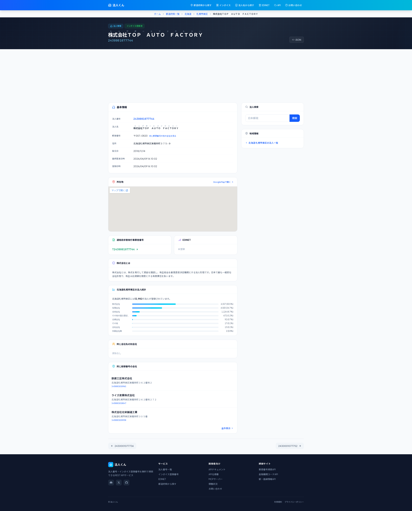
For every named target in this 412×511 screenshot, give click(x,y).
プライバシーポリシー (294, 502)
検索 (294, 118)
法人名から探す (246, 5)
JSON (298, 39)
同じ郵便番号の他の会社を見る (162, 136)
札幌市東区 (202, 13)
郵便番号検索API (267, 469)
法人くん (118, 5)
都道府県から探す (203, 5)
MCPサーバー (216, 479)
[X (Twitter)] (119, 482)
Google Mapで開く (222, 182)
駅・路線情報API (267, 479)
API (279, 5)
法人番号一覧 (165, 469)
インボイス (225, 5)
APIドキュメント (217, 469)
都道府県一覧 (172, 13)
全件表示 (225, 428)
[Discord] (111, 482)
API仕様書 (214, 474)
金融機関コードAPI (268, 474)
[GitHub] (126, 482)
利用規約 (278, 502)
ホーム (157, 13)
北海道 (188, 13)
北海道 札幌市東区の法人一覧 (263, 142)
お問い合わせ (295, 5)
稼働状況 (213, 483)
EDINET (266, 5)
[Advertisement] (206, 73)
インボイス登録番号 (168, 474)
